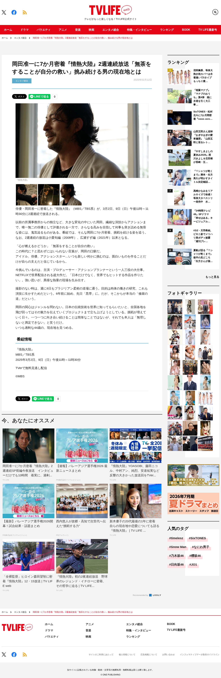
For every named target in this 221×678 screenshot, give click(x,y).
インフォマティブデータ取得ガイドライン (199, 654)
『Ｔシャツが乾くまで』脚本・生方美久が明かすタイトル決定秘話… (203, 176)
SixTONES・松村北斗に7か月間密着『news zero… (203, 115)
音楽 (78, 29)
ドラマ (24, 29)
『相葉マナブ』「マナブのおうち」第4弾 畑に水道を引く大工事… (202, 97)
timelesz (177, 538)
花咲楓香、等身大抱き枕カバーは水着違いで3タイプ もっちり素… (203, 75)
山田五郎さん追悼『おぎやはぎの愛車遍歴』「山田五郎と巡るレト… (203, 137)
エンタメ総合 (110, 29)
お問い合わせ (168, 654)
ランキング (167, 29)
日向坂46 (177, 564)
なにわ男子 (201, 547)
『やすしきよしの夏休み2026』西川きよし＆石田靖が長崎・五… (203, 156)
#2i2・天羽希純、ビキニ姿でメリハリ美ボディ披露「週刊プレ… (203, 236)
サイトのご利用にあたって (101, 654)
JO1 (194, 564)
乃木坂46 (177, 555)
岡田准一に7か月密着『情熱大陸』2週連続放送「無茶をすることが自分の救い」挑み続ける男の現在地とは (83, 38)
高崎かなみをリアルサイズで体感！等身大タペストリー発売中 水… (203, 196)
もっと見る (212, 276)
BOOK (186, 29)
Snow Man (178, 547)
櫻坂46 (196, 555)
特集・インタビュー (139, 29)
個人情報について (127, 654)
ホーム (8, 29)
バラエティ (44, 29)
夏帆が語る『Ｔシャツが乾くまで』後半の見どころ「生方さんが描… (203, 255)
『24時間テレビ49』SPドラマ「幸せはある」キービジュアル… (203, 216)
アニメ (63, 29)
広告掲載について (149, 654)
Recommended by (141, 595)
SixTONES (198, 538)
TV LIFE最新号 (207, 29)
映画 (91, 29)
